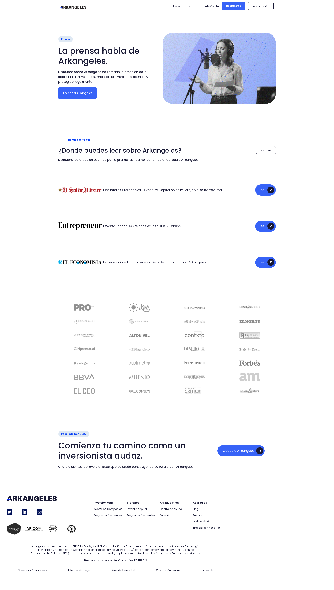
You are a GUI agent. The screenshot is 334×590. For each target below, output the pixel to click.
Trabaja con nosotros (207, 527)
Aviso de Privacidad (123, 570)
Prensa (197, 515)
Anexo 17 (208, 570)
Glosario (165, 515)
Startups (133, 502)
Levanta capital (137, 509)
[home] (73, 7)
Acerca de (200, 502)
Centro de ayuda (171, 509)
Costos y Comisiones (169, 570)
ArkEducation (169, 502)
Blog (195, 509)
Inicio (176, 6)
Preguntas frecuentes (108, 515)
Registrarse (233, 6)
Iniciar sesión (261, 6)
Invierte (189, 6)
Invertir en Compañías (108, 509)
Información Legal (79, 570)
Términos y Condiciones (32, 570)
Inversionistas (103, 502)
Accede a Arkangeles (77, 93)
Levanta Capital (209, 6)
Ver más (266, 150)
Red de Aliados (202, 521)
